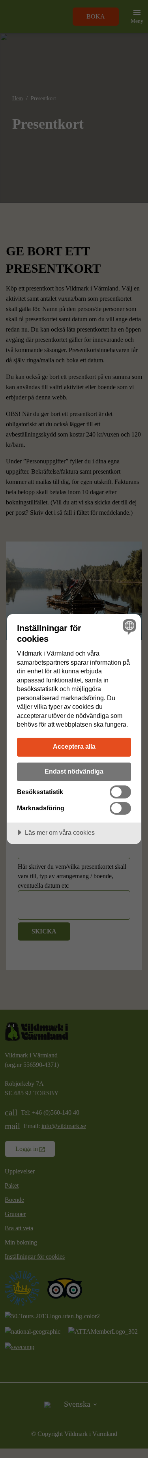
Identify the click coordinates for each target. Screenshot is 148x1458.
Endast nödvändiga (74, 771)
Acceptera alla (74, 746)
